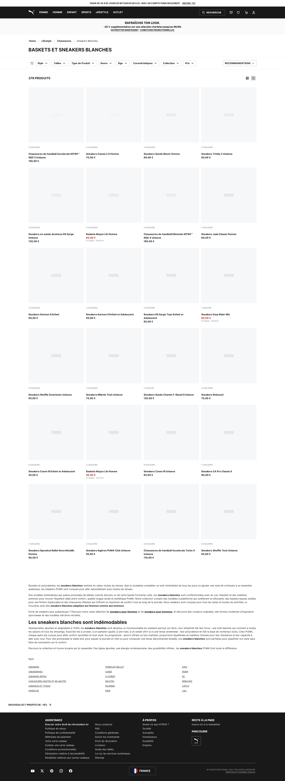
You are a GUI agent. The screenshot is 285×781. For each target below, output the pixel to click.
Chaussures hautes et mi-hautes (47, 681)
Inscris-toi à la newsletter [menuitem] (206, 724)
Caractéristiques (143, 63)
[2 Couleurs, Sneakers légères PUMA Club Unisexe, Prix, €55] (113, 520)
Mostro (109, 681)
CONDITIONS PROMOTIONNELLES (157, 30)
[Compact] (247, 78)
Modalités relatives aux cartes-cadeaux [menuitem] (67, 757)
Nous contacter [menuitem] (103, 724)
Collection (169, 63)
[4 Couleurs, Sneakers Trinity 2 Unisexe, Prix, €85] (228, 123)
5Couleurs (34, 465)
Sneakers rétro (37, 676)
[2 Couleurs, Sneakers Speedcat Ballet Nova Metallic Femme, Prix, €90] (56, 521)
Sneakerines (35, 671)
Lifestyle (47, 40)
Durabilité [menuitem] (147, 741)
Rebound (187, 681)
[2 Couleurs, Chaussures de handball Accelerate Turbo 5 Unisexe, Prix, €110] (171, 521)
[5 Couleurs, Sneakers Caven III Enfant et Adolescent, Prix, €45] (56, 441)
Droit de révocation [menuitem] (106, 741)
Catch (185, 686)
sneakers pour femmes (123, 611)
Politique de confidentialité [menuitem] (60, 732)
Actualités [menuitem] (148, 732)
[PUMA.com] (30, 12)
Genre (104, 63)
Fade (107, 690)
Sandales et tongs (39, 686)
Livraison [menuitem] (100, 745)
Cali (184, 690)
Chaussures (64, 40)
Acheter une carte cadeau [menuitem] (59, 745)
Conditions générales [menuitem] (107, 732)
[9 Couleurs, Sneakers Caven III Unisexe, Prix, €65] (171, 441)
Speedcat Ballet (114, 667)
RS (183, 676)
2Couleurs (149, 227)
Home (32, 40)
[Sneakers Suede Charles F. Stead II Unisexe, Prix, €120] (171, 364)
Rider (185, 671)
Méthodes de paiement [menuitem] (58, 736)
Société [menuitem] (146, 728)
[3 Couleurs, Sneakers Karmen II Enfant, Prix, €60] (56, 284)
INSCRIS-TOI (188, 3)
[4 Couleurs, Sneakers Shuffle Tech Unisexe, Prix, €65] (228, 520)
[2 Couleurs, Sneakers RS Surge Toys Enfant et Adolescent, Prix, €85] (171, 285)
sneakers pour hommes (158, 611)
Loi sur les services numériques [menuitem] (112, 753)
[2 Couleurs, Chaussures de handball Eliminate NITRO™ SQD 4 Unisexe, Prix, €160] (171, 205)
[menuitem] (43, 12)
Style (40, 63)
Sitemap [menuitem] (99, 757)
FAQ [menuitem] (97, 728)
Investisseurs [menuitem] (149, 736)
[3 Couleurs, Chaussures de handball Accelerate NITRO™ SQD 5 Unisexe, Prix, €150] (56, 125)
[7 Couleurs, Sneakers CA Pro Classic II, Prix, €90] (228, 441)
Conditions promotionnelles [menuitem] (60, 749)
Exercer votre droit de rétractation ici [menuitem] (66, 724)
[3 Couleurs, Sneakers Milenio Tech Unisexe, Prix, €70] (113, 364)
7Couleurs (207, 465)
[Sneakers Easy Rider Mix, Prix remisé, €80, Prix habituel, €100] (228, 285)
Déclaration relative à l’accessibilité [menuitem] (65, 753)
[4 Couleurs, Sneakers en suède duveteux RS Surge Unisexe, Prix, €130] (56, 205)
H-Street (110, 676)
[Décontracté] (253, 78)
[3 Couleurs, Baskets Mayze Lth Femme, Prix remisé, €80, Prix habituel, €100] (113, 205)
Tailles (57, 63)
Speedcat (33, 690)
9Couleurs (149, 465)
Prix (187, 63)
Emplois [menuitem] (146, 745)
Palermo (110, 686)
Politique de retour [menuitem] (55, 728)
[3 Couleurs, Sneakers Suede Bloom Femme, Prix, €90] (171, 123)
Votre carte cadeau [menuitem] (56, 741)
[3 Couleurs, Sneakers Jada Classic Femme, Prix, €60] (228, 203)
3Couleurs (34, 147)
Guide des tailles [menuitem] (104, 749)
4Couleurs (207, 147)
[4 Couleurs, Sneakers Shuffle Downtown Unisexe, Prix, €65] (56, 364)
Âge (120, 63)
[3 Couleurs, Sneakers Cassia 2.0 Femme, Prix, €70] (113, 123)
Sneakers (33, 667)
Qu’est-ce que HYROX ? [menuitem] (155, 724)
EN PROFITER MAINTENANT (125, 30)
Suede (108, 671)
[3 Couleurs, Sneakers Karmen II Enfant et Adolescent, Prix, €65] (113, 284)
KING (184, 667)
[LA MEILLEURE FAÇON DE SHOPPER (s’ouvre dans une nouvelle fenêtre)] (196, 740)
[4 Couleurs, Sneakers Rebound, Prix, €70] (228, 364)
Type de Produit (81, 63)
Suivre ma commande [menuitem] (107, 736)
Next (31, 658)
